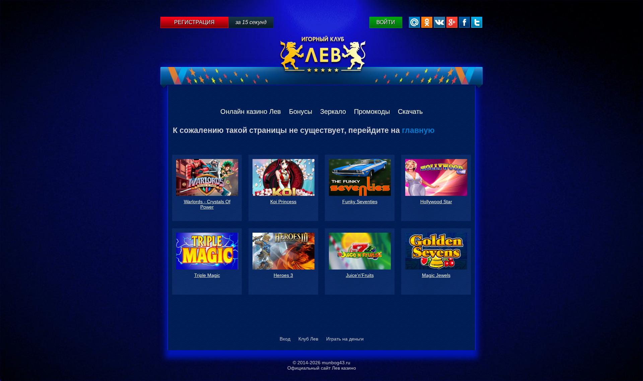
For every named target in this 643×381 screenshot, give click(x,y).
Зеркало (333, 111)
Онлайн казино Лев (250, 111)
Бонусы (300, 111)
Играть (207, 188)
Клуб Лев (308, 338)
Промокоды (372, 111)
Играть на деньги (345, 338)
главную (418, 129)
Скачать (410, 111)
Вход (285, 338)
